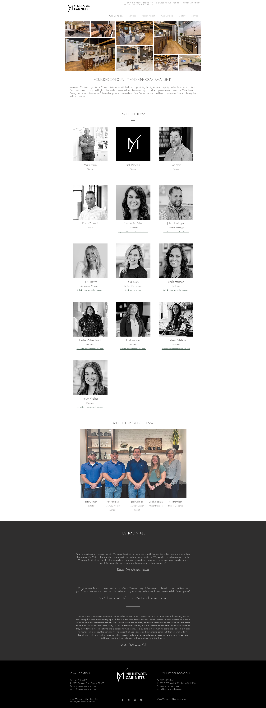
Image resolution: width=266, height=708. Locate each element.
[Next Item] (196, 46)
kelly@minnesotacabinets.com (90, 290)
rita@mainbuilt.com (133, 290)
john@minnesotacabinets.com (176, 231)
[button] (194, 15)
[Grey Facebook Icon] (122, 700)
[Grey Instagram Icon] (141, 700)
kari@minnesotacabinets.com (133, 348)
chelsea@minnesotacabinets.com (176, 348)
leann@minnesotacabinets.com (90, 407)
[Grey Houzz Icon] (128, 700)
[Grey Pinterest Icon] (135, 700)
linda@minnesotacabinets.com (176, 290)
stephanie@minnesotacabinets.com (133, 231)
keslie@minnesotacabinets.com (90, 348)
